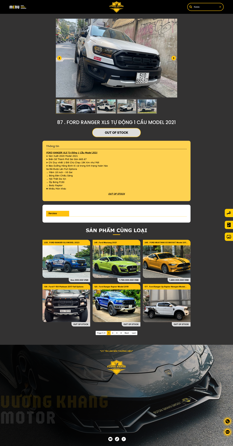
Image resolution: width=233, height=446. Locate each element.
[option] (116, 58)
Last (134, 333)
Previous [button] (59, 58)
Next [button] (173, 58)
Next (127, 333)
